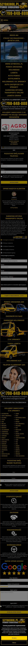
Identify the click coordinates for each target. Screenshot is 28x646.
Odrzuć (14, 642)
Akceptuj (14, 638)
